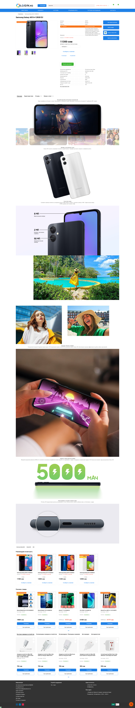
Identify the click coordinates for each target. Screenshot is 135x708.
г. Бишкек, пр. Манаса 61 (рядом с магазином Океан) (99, 692)
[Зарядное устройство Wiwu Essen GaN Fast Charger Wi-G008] (67, 645)
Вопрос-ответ (48, 96)
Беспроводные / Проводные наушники (69, 634)
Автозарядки (85, 634)
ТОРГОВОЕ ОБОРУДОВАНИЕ (93, 10)
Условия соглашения (21, 700)
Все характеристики (64, 86)
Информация (19, 682)
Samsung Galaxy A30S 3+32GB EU (24, 572)
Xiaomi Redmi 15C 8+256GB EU (45, 610)
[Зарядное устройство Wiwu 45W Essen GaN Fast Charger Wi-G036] (88, 645)
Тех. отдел (53, 685)
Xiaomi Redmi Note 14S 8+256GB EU (25, 610)
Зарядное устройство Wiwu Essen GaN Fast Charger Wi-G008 (67, 655)
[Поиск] (93, 5)
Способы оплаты (20, 692)
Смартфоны (20, 14)
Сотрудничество (20, 686)
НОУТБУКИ (55, 10)
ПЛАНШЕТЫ (40, 10)
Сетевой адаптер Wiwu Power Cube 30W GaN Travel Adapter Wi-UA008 (109, 655)
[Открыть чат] (131, 704)
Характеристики (28, 96)
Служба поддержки (56, 682)
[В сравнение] (34, 558)
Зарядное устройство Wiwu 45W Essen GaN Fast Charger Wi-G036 (87, 655)
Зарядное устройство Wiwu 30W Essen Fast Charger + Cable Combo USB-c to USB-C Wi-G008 (25, 655)
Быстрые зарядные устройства (25, 634)
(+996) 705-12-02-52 (101, 5)
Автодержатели (95, 634)
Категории (42, 5)
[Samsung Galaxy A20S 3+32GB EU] (67, 563)
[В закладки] (34, 555)
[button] (66, 630)
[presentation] (16, 610)
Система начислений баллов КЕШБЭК (24, 685)
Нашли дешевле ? (67, 64)
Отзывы (38, 96)
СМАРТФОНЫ (24, 10)
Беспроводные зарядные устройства (46, 634)
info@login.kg (90, 686)
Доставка (18, 698)
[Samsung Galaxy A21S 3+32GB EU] (46, 563)
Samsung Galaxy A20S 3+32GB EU (66, 572)
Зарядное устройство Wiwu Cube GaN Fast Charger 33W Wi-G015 (46, 655)
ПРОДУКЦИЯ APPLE (72, 10)
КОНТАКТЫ (113, 10)
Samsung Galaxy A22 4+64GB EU (87, 572)
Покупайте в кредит (20, 694)
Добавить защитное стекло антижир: (69, 44)
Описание (19, 96)
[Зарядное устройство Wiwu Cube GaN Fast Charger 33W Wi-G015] (46, 645)
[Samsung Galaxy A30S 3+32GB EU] (25, 563)
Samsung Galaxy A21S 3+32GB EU (45, 572)
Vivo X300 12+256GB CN (85, 610)
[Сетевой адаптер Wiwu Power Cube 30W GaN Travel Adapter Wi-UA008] (109, 645)
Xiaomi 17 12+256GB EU (64, 610)
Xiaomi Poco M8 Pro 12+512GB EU (108, 610)
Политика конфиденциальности (23, 688)
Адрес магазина (19, 690)
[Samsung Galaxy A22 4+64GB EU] (88, 563)
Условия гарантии (20, 696)
